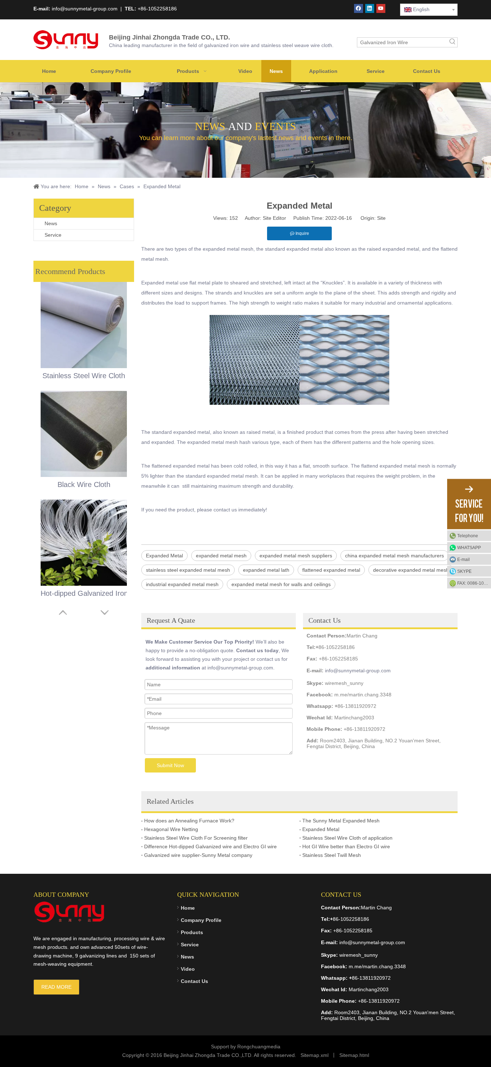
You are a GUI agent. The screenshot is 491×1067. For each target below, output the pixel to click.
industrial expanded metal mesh (182, 584)
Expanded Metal (164, 555)
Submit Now (170, 765)
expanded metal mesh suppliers (296, 555)
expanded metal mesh (221, 555)
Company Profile (201, 920)
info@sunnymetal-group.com (358, 670)
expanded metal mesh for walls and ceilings (281, 584)
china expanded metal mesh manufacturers (394, 555)
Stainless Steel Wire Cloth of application (347, 838)
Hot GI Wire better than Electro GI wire (346, 846)
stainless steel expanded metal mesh (188, 570)
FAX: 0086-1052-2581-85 (474, 582)
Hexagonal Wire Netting (171, 829)
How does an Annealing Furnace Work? (189, 821)
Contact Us (194, 981)
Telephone (467, 535)
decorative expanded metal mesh (411, 570)
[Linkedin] (369, 8)
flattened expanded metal (331, 570)
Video (188, 969)
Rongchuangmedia (258, 1046)
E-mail (463, 559)
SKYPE (464, 571)
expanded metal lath (266, 570)
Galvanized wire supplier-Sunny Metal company (198, 855)
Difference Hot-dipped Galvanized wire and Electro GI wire (210, 846)
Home (188, 908)
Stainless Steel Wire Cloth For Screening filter (196, 838)
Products (192, 932)
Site (381, 218)
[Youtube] (380, 8)
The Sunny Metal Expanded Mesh (341, 821)
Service (53, 235)
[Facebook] (358, 8)
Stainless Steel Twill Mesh (331, 855)
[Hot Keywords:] (452, 42)
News (51, 223)
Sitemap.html (354, 1055)
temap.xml (317, 1055)
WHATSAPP (469, 547)
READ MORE (56, 987)
